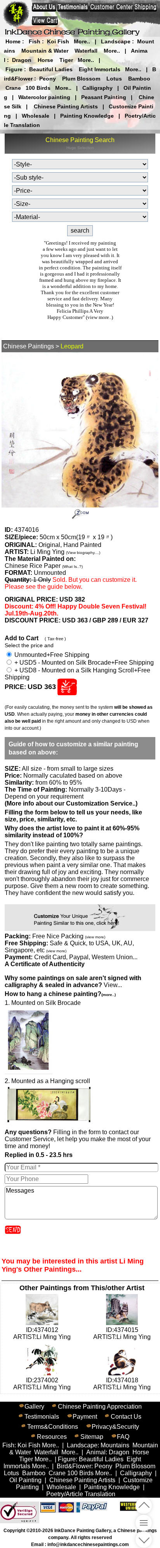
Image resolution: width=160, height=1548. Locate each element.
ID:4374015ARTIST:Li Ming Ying (122, 1333)
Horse (45, 60)
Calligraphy (97, 88)
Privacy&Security (115, 1426)
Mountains (115, 1445)
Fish (34, 41)
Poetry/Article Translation (80, 1494)
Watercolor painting (44, 97)
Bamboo (139, 78)
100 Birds (38, 88)
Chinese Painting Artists (66, 106)
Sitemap (91, 1436)
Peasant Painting (103, 97)
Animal (96, 1452)
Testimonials (41, 1416)
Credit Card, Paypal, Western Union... (85, 957)
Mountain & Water (44, 51)
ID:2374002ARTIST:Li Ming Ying (42, 1383)
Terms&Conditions (52, 1426)
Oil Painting (25, 1480)
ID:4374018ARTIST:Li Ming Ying (122, 1383)
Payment (85, 1416)
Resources (52, 1436)
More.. (82, 41)
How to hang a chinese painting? (60, 994)
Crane (13, 88)
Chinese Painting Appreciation (100, 1406)
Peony (47, 78)
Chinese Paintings (28, 346)
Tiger (66, 60)
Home (13, 41)
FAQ (123, 1436)
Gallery (34, 1406)
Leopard (72, 346)
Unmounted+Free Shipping (51, 654)
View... (73, 981)
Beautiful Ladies (51, 69)
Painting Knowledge (87, 116)
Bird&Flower (74, 1466)
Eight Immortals (99, 69)
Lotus (114, 78)
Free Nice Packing (68, 936)
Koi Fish (58, 41)
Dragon (21, 60)
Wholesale (35, 116)
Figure (14, 69)
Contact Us (126, 1416)
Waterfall (86, 51)
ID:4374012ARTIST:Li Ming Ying (42, 1333)
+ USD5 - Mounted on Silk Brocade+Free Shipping (83, 662)
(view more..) (99, 317)
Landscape (115, 41)
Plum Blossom (81, 78)
